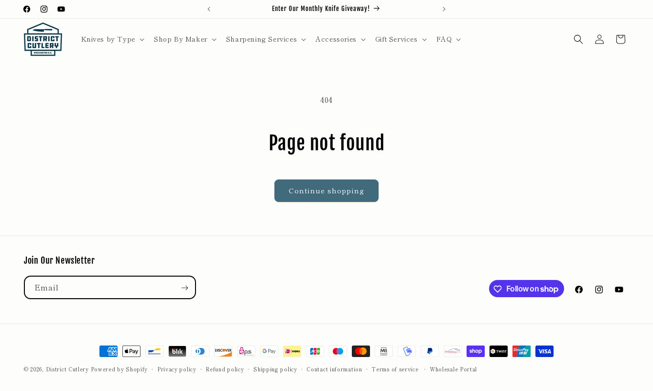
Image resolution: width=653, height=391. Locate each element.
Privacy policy (176, 368)
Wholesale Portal (453, 368)
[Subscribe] (184, 288)
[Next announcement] (444, 9)
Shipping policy (275, 368)
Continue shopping (326, 190)
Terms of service (394, 368)
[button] (112, 39)
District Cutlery (67, 369)
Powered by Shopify (119, 369)
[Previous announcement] (208, 9)
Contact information (334, 368)
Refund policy (225, 368)
